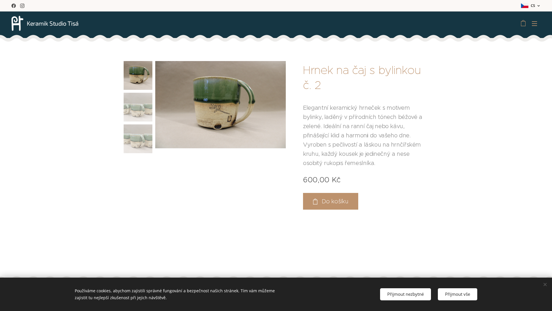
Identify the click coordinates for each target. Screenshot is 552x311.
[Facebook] (13, 6)
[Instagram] (22, 6)
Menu (536, 23)
